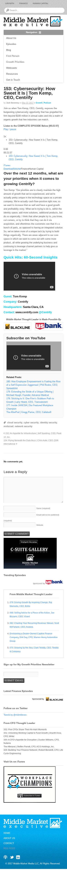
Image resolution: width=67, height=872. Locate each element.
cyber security (31, 424)
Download (8, 170)
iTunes (7, 166)
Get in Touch (13, 79)
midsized (8, 427)
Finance (23, 3)
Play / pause (10, 129)
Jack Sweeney (12, 103)
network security (23, 427)
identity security (48, 424)
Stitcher (17, 170)
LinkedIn (18, 858)
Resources (12, 73)
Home (7, 834)
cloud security (14, 424)
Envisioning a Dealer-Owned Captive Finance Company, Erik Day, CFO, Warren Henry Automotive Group (34, 638)
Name (43, 510)
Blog (8, 50)
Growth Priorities (15, 61)
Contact (9, 844)
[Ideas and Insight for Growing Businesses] (33, 24)
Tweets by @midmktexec (15, 716)
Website (39, 526)
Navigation (31, 32)
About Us (11, 38)
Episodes (11, 44)
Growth (9, 3)
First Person (12, 56)
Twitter (12, 858)
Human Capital (40, 3)
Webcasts (11, 67)
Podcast (47, 103)
